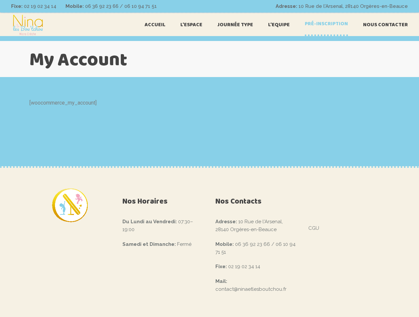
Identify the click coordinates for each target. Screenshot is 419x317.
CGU (313, 228)
